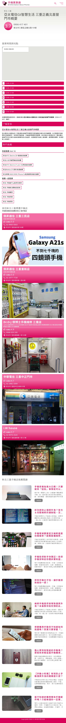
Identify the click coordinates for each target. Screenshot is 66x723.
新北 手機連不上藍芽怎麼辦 (12, 183)
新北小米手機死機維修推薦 (12, 160)
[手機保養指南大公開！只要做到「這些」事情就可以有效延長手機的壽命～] (33, 494)
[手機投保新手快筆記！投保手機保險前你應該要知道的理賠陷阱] (33, 564)
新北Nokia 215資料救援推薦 (13, 170)
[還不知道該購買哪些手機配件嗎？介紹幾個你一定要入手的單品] (33, 704)
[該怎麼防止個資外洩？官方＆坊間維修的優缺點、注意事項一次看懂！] (33, 517)
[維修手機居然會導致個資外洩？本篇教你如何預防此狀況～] (33, 611)
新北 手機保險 (8, 201)
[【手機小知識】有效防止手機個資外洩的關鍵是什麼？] (33, 681)
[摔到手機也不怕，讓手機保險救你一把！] (33, 587)
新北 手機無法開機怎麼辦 (11, 188)
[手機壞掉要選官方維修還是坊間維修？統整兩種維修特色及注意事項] (33, 540)
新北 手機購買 (8, 192)
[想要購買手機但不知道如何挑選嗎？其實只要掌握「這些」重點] (33, 634)
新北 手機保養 (8, 197)
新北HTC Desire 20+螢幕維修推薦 (15, 156)
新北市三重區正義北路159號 (25, 28)
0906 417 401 (21, 24)
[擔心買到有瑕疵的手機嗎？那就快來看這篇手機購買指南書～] (33, 657)
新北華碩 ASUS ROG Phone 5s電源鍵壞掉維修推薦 (21, 174)
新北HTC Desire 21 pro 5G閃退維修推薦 (17, 165)
